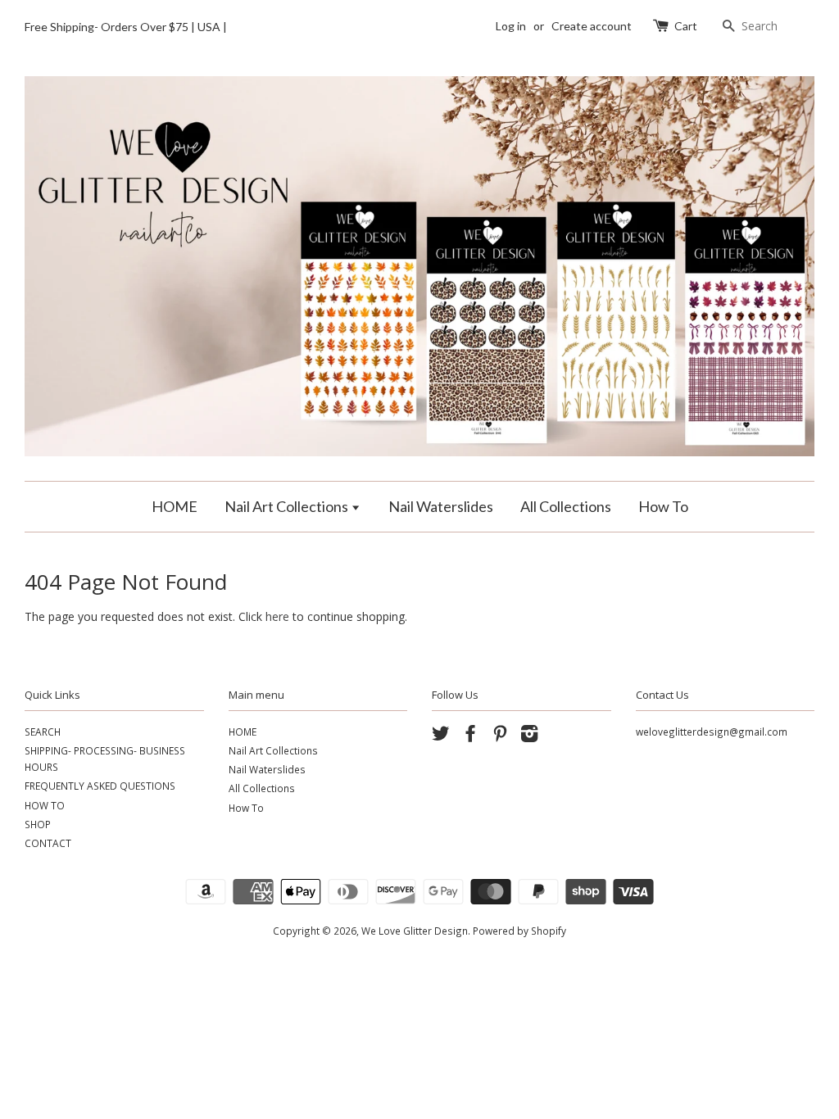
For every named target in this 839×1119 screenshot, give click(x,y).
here (277, 616)
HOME (174, 506)
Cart (685, 26)
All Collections (565, 506)
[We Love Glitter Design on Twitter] (441, 736)
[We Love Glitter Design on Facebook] (470, 736)
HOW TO (45, 805)
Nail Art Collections (287, 506)
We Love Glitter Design (414, 930)
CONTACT (48, 842)
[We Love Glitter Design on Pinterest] (500, 736)
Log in (511, 26)
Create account (591, 26)
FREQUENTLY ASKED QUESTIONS (100, 785)
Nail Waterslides (440, 506)
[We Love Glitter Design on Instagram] (529, 736)
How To (663, 506)
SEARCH (43, 731)
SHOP (38, 824)
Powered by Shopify (519, 930)
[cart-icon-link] (662, 25)
